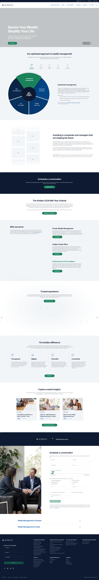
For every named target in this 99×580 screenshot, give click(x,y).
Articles (51, 561)
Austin (67, 559)
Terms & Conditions (23, 577)
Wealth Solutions (55, 5)
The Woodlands (69, 563)
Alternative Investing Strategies (40, 551)
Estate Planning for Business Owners (57, 553)
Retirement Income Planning (71, 543)
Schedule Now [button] (54, 501)
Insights (85, 5)
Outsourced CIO (85, 543)
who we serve (37, 232)
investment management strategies (73, 102)
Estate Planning (37, 544)
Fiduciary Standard (37, 562)
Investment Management (39, 550)
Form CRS (9, 577)
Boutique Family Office (38, 559)
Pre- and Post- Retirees (71, 539)
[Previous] (2, 317)
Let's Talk (91, 5)
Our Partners (52, 559)
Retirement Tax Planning (71, 544)
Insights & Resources (54, 557)
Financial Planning (37, 541)
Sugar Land (68, 562)
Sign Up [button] (13, 562)
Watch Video (85, 43)
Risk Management (37, 547)
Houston (67, 561)
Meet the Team (49, 301)
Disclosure (4, 577)
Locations (78, 5)
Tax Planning (52, 551)
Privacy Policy (15, 577)
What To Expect (37, 563)
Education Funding (37, 543)
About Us (36, 557)
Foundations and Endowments (89, 539)
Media (51, 562)
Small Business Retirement (55, 548)
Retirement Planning (70, 541)
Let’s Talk (12, 43)
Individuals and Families (39, 539)
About (63, 5)
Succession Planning (54, 550)
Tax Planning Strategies (38, 546)
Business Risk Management (55, 547)
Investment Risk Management (39, 549)
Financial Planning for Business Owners (56, 542)
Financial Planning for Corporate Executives (56, 545)
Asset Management (37, 553)
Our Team (36, 566)
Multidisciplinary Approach (39, 561)
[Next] (97, 317)
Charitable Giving (37, 554)
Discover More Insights (49, 425)
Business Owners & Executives (57, 539)
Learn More (57, 236)
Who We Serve (70, 5)
